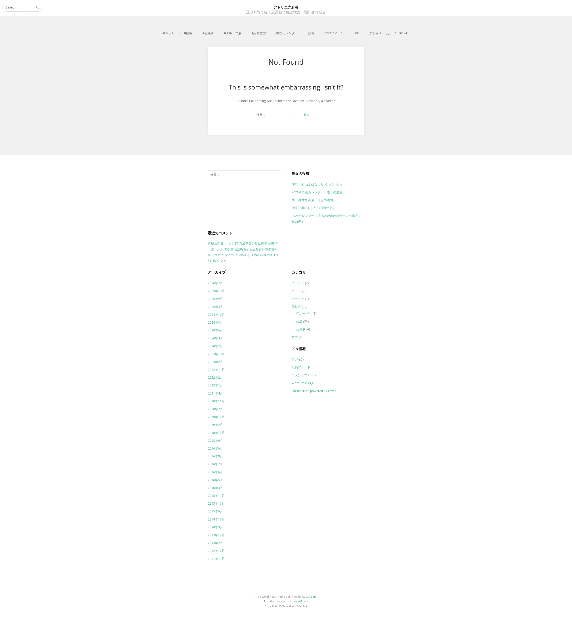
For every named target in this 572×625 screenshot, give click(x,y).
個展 (299, 321)
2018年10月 (216, 433)
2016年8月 (215, 456)
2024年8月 (215, 322)
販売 (311, 33)
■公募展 (208, 33)
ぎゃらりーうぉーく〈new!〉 (389, 33)
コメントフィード (304, 375)
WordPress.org (302, 383)
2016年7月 (215, 464)
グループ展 (304, 313)
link (356, 33)
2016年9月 (215, 448)
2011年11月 (216, 559)
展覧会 (296, 307)
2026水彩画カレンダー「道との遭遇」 (319, 192)
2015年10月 (216, 503)
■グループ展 (232, 33)
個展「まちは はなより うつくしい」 (317, 184)
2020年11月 (216, 401)
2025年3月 (215, 307)
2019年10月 (216, 417)
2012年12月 (216, 550)
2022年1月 (215, 385)
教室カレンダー (287, 33)
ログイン (298, 359)
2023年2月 (215, 362)
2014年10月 (216, 519)
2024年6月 (215, 330)
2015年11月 (216, 495)
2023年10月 (216, 354)
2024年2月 (215, 346)
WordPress (301, 601)
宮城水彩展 (215, 243)
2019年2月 (215, 424)
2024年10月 (216, 314)
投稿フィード (301, 367)
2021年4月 (215, 393)
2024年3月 (215, 338)
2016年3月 (215, 488)
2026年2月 (215, 283)
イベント (298, 283)
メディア (298, 299)
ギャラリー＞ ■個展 (177, 33)
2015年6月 (215, 511)
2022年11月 (216, 369)
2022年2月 (215, 377)
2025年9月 (215, 299)
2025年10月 (216, 291)
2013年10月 (216, 535)
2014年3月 (215, 527)
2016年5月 (215, 480)
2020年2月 (215, 409)
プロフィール (334, 33)
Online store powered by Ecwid (314, 391)
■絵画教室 (259, 33)
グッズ (296, 291)
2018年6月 (215, 440)
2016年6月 (215, 472)
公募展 (300, 329)
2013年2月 (215, 543)
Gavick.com (309, 597)
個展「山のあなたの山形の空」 (313, 208)
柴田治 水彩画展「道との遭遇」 (314, 200)
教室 (295, 337)
